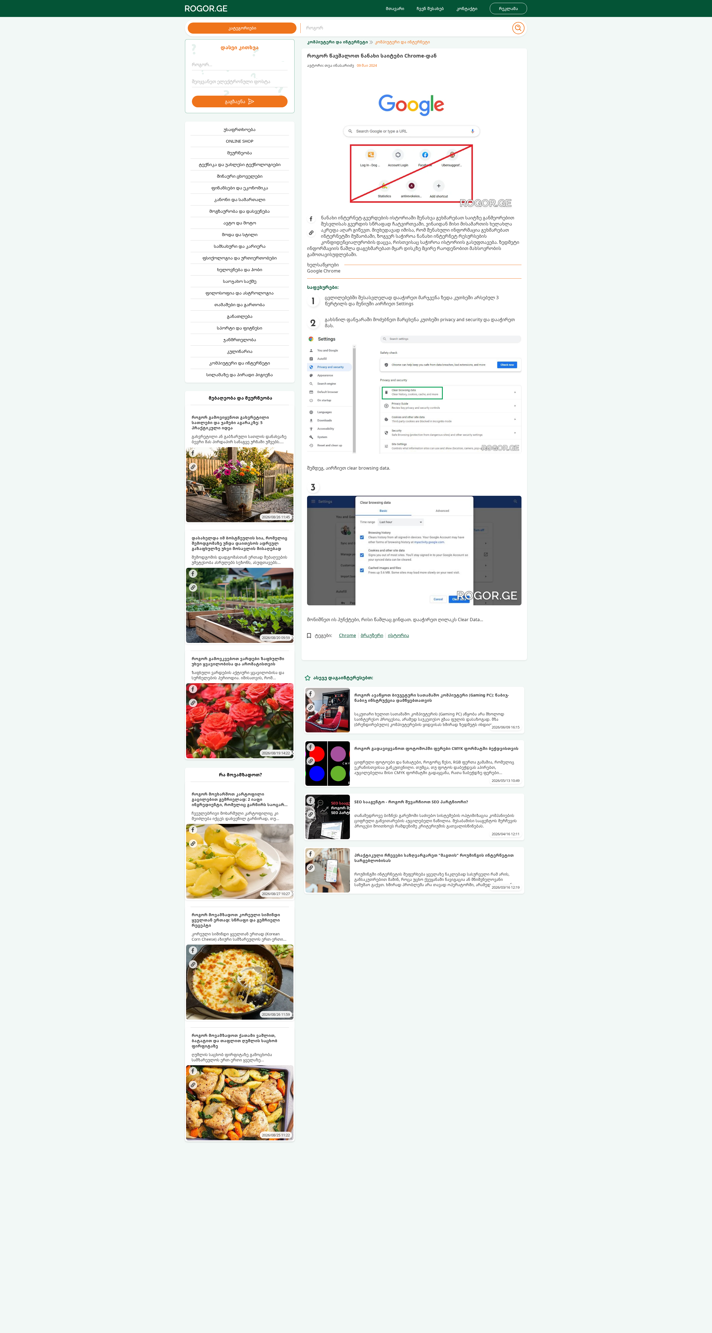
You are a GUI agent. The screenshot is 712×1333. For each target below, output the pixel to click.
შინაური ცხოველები (240, 176)
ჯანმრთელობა (239, 339)
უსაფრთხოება (240, 129)
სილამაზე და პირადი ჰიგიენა (239, 374)
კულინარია (240, 351)
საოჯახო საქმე (239, 281)
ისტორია (398, 635)
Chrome (347, 635)
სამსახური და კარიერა (240, 246)
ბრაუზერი (372, 635)
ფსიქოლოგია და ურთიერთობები (239, 258)
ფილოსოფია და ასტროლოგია (240, 293)
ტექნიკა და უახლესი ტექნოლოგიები (240, 164)
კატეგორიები (242, 28)
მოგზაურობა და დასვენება (239, 211)
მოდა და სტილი (240, 234)
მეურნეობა (239, 152)
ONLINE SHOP (239, 141)
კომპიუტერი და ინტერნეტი (239, 363)
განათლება (240, 316)
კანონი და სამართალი (239, 199)
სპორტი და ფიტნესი (239, 328)
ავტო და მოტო (239, 223)
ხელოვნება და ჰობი (239, 269)
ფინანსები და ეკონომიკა (239, 187)
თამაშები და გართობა (239, 304)
